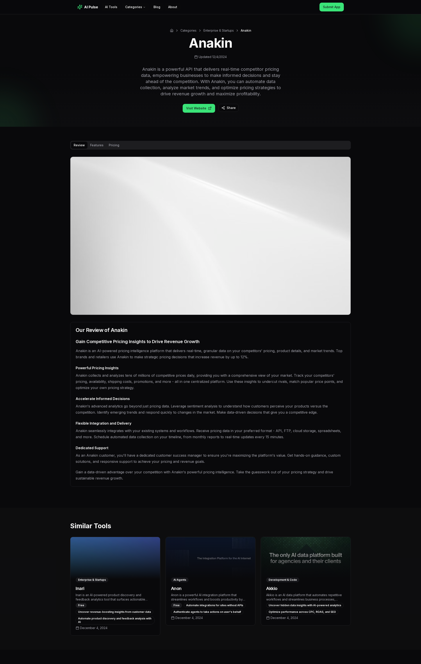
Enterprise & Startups (218, 30)
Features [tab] (96, 145)
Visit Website (196, 108)
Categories (133, 7)
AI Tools (111, 7)
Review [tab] (79, 145)
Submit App (331, 7)
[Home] (171, 30)
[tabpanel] (210, 325)
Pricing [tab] (114, 145)
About (172, 7)
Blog (156, 7)
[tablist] (210, 145)
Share (231, 108)
